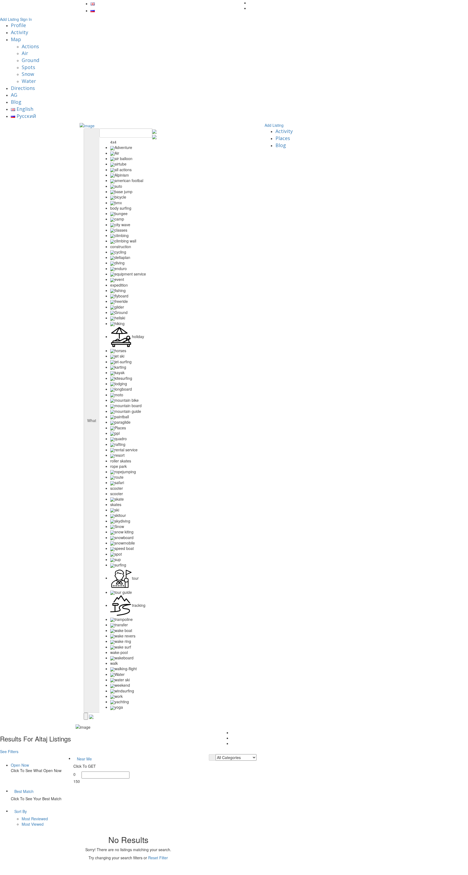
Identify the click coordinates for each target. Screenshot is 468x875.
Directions (23, 88)
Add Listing (9, 19)
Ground (30, 60)
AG (14, 95)
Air (25, 53)
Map (16, 39)
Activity (19, 32)
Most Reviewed (35, 818)
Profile (18, 25)
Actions (30, 46)
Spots (28, 67)
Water (29, 81)
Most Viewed (33, 824)
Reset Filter (158, 857)
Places (282, 138)
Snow (28, 74)
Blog (16, 102)
